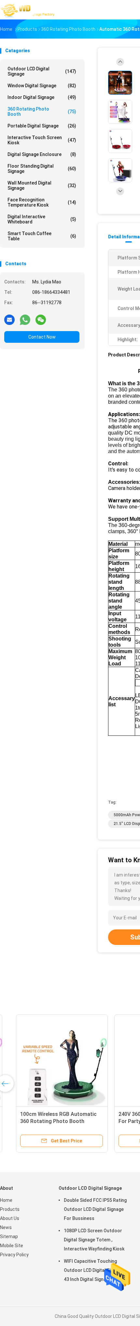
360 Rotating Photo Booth (41, 111)
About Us (9, 1218)
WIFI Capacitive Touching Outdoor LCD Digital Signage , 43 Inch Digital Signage (95, 1270)
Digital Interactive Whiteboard (41, 219)
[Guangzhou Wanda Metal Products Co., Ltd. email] (9, 319)
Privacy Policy (14, 1254)
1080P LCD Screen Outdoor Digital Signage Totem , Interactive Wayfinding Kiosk (94, 1239)
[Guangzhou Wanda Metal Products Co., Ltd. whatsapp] (25, 319)
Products (10, 1209)
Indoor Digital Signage (41, 97)
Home (6, 1200)
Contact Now (42, 337)
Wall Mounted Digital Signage (41, 185)
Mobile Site (11, 1245)
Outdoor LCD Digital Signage (41, 71)
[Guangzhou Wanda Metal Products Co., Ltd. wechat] (40, 319)
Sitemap (9, 1236)
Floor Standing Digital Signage (41, 168)
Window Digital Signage (41, 85)
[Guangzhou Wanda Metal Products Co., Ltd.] (28, 10)
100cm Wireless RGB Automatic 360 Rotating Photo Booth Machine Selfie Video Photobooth (49, 1121)
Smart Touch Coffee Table (41, 236)
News (6, 1227)
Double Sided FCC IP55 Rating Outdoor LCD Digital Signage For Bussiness (95, 1209)
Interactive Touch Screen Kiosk (41, 140)
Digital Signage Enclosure (41, 154)
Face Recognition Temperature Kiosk (41, 202)
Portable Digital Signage (41, 125)
